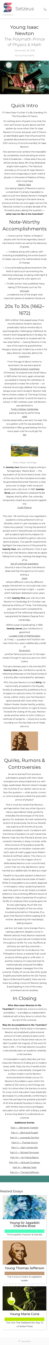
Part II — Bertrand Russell (24, 1132)
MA (24, 435)
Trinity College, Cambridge (24, 409)
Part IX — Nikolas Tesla (24, 1167)
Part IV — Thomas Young (24, 1142)
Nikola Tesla (24, 184)
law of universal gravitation (25, 564)
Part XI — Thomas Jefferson (24, 1172)
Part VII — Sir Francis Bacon (24, 1157)
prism (24, 578)
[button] (45, 9)
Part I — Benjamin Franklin (24, 1127)
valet (24, 416)
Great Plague (24, 507)
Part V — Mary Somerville (24, 1147)
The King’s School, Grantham (25, 369)
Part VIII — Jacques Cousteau (24, 1162)
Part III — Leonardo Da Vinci (24, 1137)
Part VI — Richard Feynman (24, 1152)
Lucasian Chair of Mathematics (24, 636)
